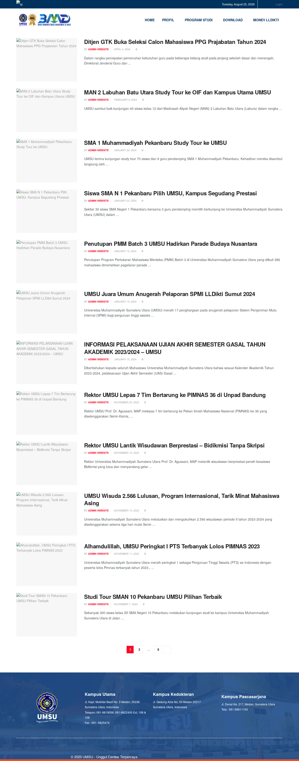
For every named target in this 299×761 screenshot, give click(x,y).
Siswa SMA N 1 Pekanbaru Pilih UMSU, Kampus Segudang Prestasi (170, 193)
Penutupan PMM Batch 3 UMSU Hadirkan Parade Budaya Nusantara (170, 243)
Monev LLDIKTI (266, 20)
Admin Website (98, 49)
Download (233, 20)
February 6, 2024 (125, 99)
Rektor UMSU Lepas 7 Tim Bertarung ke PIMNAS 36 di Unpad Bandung (175, 395)
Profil (168, 20)
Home (150, 20)
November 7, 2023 (125, 604)
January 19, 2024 (124, 251)
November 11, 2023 (126, 553)
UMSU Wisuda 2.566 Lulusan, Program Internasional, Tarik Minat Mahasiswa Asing (181, 499)
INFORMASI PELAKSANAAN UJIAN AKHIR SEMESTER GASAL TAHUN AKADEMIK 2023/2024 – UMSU (174, 347)
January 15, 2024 (124, 301)
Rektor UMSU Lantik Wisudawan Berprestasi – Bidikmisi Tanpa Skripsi (174, 445)
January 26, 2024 (124, 150)
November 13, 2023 (126, 510)
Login (279, 4)
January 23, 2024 (124, 200)
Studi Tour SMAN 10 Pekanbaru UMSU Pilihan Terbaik (153, 596)
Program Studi (199, 20)
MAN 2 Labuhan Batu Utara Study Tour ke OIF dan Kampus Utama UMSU (177, 92)
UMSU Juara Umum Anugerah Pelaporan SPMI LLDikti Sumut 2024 (169, 294)
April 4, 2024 (121, 49)
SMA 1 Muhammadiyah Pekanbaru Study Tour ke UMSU (155, 142)
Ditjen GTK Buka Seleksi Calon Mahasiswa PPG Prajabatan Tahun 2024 (175, 42)
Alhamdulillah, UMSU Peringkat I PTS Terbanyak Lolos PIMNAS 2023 (172, 546)
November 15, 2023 (126, 452)
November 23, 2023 (126, 402)
